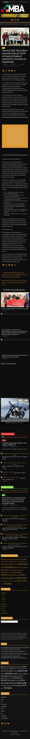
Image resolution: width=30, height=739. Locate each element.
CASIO (8, 561)
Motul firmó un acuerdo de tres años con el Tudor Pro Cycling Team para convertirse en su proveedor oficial (14, 501)
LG (20, 570)
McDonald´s (10, 572)
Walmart (24, 581)
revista (22, 575)
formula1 (9, 564)
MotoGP (4, 575)
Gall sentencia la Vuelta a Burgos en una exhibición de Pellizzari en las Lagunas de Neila (14, 538)
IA (18, 567)
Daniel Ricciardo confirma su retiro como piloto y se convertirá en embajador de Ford (14, 283)
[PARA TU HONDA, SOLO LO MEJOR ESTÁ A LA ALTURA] (14, 463)
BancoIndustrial (16, 559)
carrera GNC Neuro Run (7, 66)
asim (5, 559)
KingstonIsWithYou (14, 570)
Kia (2, 570)
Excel (4, 564)
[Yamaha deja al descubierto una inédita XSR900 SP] (15, 437)
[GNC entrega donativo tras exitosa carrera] (15, 293)
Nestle (9, 575)
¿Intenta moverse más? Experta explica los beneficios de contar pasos (15, 356)
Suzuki (12, 581)
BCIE (21, 559)
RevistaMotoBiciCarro (9, 578)
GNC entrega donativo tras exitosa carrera (15, 308)
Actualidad (3, 592)
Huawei (14, 567)
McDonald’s (17, 572)
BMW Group (4, 561)
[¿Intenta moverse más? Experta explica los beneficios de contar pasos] (15, 340)
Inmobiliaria (3, 606)
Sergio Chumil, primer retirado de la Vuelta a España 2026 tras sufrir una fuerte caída (14, 528)
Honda (8, 567)
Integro (25, 567)
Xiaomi (2, 584)
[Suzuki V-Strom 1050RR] (7, 472)
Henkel (3, 567)
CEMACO (15, 561)
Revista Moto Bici (13, 64)
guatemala (22, 564)
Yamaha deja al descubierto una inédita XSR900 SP (14, 444)
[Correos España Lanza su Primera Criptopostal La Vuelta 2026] (14, 515)
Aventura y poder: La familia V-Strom (13, 478)
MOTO (4, 440)
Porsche (17, 575)
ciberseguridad (20, 561)
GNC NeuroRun (15, 66)
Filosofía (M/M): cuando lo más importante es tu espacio (14, 653)
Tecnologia (17, 581)
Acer (2, 559)
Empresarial (3, 604)
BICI (3, 495)
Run (3, 48)
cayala (11, 561)
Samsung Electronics (5, 581)
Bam (11, 559)
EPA (2, 564)
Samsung (21, 577)
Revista (2, 608)
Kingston (6, 570)
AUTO (3, 594)
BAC (8, 559)
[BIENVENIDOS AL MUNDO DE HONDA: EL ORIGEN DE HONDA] (14, 453)
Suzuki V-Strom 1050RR (19, 472)
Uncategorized (4, 613)
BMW (24, 559)
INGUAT (21, 567)
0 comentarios (22, 64)
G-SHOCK (16, 564)
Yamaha (8, 583)
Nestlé (13, 575)
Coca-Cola (25, 561)
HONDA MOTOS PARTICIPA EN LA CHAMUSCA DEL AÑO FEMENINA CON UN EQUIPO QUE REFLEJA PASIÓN (14, 275)
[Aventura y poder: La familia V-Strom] (10, 477)
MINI (22, 572)
